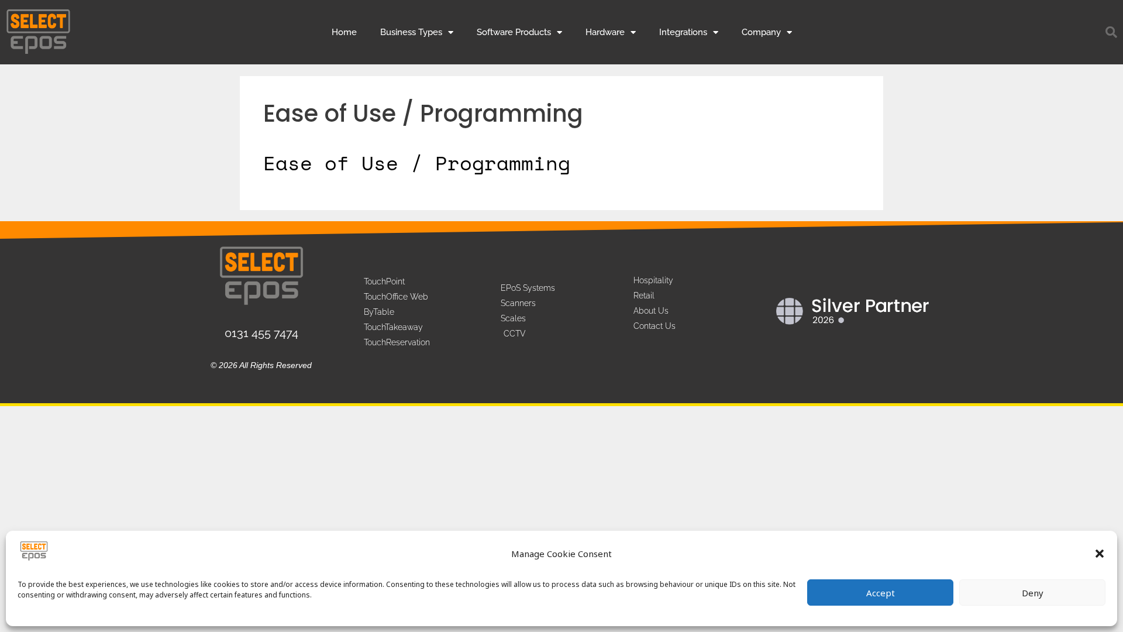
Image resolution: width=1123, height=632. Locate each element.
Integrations (683, 32)
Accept (880, 593)
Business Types (411, 32)
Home (344, 32)
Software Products (514, 32)
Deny (1032, 593)
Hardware (605, 32)
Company (761, 32)
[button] (1099, 553)
